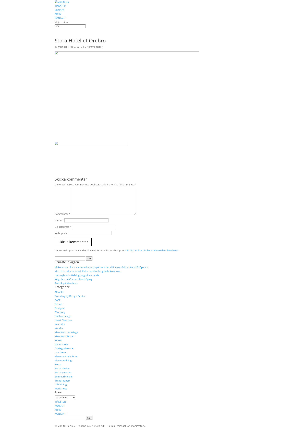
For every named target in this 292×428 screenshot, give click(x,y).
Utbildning (61, 384)
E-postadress (63, 226)
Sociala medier (63, 372)
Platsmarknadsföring (66, 356)
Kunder (59, 328)
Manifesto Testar (64, 336)
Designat (60, 308)
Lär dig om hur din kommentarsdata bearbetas (152, 250)
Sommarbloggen (64, 376)
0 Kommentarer (94, 46)
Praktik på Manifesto (66, 283)
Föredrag (60, 312)
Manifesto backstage (66, 332)
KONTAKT (60, 18)
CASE (57, 300)
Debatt (58, 304)
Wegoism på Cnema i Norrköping (73, 279)
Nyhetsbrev (61, 344)
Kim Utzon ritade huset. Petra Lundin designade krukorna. (88, 271)
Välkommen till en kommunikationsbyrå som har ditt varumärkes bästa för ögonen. (102, 267)
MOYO (58, 340)
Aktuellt (59, 292)
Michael (62, 46)
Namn (59, 220)
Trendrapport (62, 380)
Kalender (60, 324)
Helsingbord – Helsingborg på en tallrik (77, 275)
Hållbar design (63, 316)
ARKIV (58, 14)
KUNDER (59, 10)
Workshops (61, 388)
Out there (60, 352)
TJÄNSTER (60, 6)
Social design (62, 368)
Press (58, 364)
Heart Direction (63, 320)
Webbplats (61, 233)
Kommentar (62, 214)
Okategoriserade (64, 348)
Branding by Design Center (70, 296)
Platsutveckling (63, 360)
